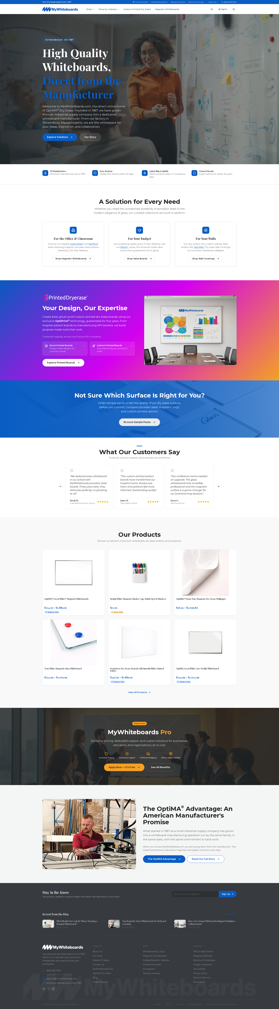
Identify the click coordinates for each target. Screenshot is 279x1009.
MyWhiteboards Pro (159, 2)
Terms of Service (201, 977)
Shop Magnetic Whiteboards (71, 258)
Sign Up (226, 894)
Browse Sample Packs (137, 422)
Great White (77, 244)
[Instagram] (48, 988)
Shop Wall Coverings (203, 258)
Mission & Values (101, 960)
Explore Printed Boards (61, 362)
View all (230, 914)
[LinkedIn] (53, 988)
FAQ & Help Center (203, 951)
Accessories (149, 969)
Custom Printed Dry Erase (137, 9)
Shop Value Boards (137, 258)
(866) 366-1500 (230, 2)
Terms (168, 1004)
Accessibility (199, 982)
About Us (212, 2)
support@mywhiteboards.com (61, 978)
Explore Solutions (57, 137)
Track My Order (141, 2)
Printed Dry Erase (152, 964)
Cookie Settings (194, 1004)
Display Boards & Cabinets (156, 960)
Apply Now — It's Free (122, 767)
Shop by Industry (108, 9)
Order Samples (100, 982)
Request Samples (178, 2)
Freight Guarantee (202, 964)
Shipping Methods (202, 956)
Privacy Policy (200, 973)
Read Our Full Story (203, 859)
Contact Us (98, 964)
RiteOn (124, 247)
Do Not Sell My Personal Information (221, 1004)
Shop (89, 9)
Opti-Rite (199, 247)
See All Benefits (160, 767)
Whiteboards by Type (154, 951)
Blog (95, 977)
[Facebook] (43, 988)
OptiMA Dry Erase (195, 2)
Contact (179, 1004)
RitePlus (93, 244)
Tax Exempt (199, 969)
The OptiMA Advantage (162, 859)
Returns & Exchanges (204, 960)
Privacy (157, 1004)
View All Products (137, 692)
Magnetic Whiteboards (167, 9)
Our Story (90, 137)
